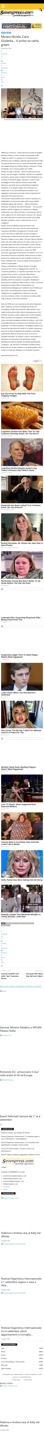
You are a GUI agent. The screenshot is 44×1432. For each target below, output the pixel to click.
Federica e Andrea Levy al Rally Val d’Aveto (15, 1133)
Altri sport (4, 1365)
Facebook (6, 1187)
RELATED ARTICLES (9, 986)
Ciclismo (4, 1358)
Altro (7, 30)
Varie (8, 32)
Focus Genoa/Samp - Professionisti (12, 1362)
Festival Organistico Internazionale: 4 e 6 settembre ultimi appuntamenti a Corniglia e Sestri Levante (20, 1144)
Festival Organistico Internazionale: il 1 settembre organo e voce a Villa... (21, 1282)
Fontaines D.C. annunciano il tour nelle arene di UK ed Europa (19, 1073)
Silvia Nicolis (5, 925)
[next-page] (1, 1124)
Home (2, 30)
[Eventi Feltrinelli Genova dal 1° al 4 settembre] (22, 1095)
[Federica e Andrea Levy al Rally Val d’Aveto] (22, 1212)
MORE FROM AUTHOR (30, 986)
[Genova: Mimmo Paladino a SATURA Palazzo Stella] (22, 1006)
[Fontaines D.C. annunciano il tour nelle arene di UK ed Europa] (22, 1050)
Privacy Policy (16, 1380)
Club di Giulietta (11, 923)
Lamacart (20, 923)
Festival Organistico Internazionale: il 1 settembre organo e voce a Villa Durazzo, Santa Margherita (20, 1138)
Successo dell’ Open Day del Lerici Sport (34, 975)
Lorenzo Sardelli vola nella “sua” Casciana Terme (10, 976)
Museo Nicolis (29, 923)
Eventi (3, 1355)
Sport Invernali (6, 1368)
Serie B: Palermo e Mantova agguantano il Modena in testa (20, 1155)
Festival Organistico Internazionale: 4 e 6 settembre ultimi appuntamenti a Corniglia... (21, 1331)
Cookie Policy (28, 1380)
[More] (22, 86)
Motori (3, 1352)
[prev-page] (0, 1124)
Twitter (5, 1189)
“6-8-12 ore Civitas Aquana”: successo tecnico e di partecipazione (17, 1150)
